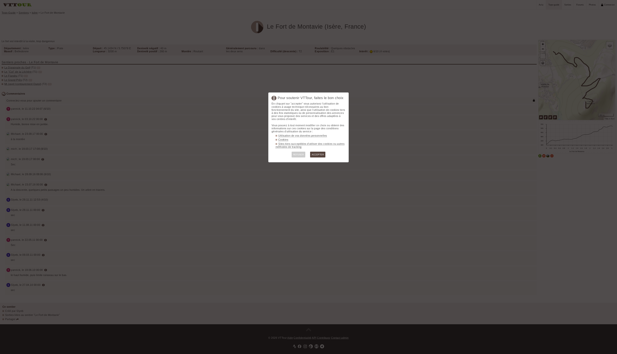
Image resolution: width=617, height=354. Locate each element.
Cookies (283, 139)
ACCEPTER (318, 154)
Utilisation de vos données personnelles (302, 135)
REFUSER (298, 154)
